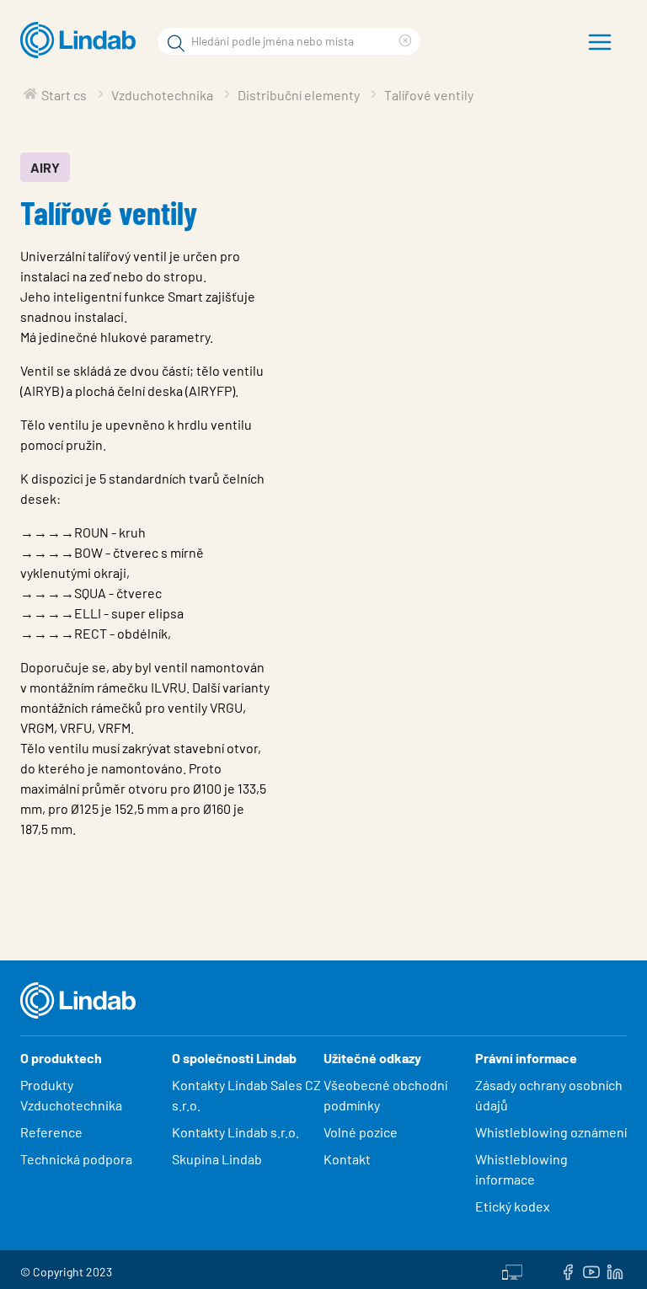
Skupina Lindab (217, 1159)
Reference (51, 1132)
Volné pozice (362, 1132)
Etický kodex (512, 1206)
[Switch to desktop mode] (512, 1269)
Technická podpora (76, 1159)
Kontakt (347, 1159)
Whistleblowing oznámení (551, 1132)
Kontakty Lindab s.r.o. (235, 1132)
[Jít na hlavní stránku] (82, 40)
